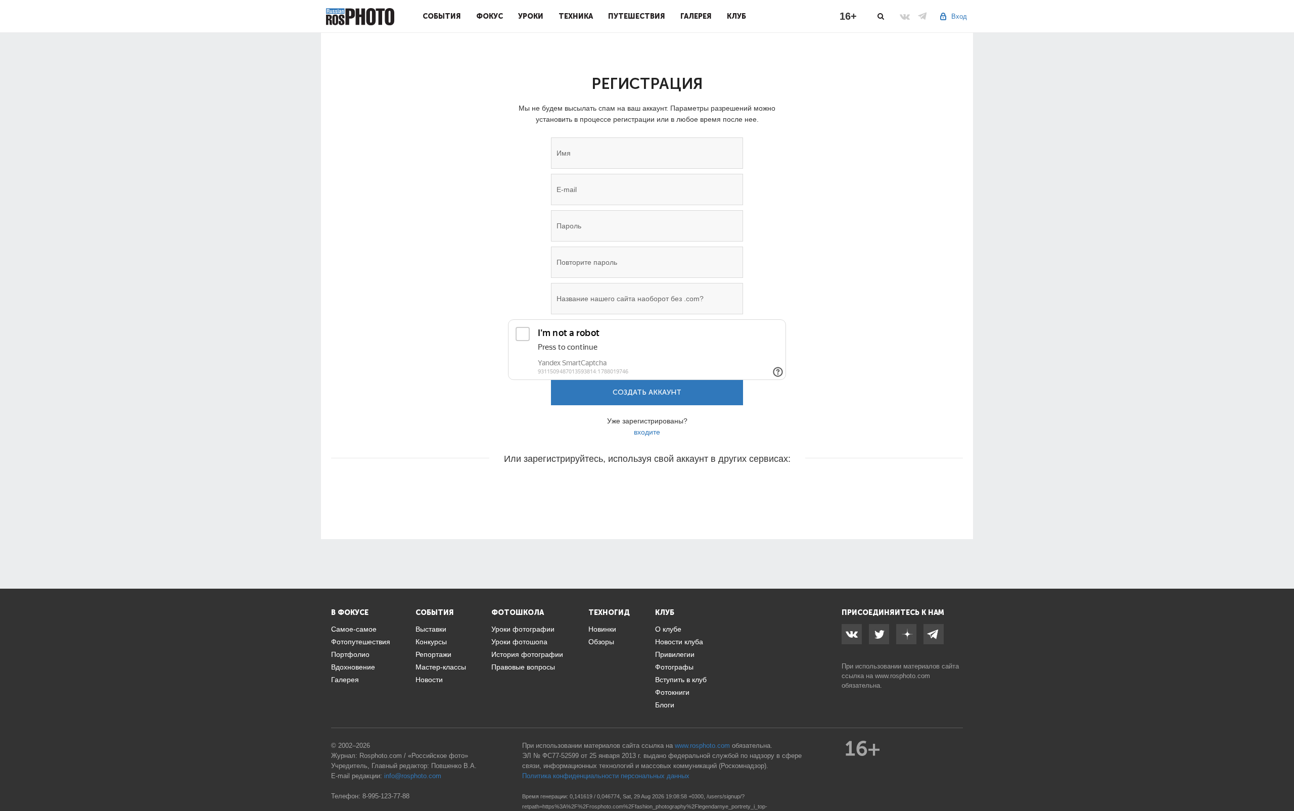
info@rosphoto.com (412, 776)
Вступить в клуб (681, 680)
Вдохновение (353, 667)
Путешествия (636, 16)
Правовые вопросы (523, 667)
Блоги (664, 705)
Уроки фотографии (522, 629)
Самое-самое (354, 629)
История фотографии (527, 654)
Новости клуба (679, 642)
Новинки (602, 629)
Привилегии (675, 654)
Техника (576, 16)
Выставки (430, 629)
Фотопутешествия (360, 642)
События (442, 16)
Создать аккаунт (647, 392)
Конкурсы (431, 642)
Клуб (736, 16)
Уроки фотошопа (519, 642)
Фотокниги (672, 692)
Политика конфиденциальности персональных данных (605, 776)
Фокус (489, 16)
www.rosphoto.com (902, 676)
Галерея (696, 16)
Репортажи (433, 654)
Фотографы (674, 667)
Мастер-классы (440, 667)
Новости (429, 680)
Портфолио (350, 654)
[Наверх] (1281, 778)
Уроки (530, 16)
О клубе (668, 629)
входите (647, 432)
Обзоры (601, 642)
